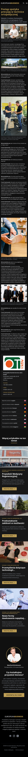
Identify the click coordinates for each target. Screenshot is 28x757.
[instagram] (14, 736)
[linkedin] (18, 736)
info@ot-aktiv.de (7, 389)
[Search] (23, 3)
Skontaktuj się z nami (14, 695)
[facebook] (10, 736)
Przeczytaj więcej (8, 488)
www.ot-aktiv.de (7, 394)
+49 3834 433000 (7, 385)
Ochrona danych (19, 750)
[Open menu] (26, 3)
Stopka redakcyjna (8, 750)
